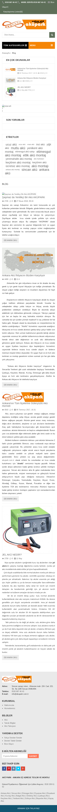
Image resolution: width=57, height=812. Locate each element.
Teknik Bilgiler (9, 723)
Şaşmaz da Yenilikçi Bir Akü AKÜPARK (23, 197)
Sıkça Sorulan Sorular (13, 738)
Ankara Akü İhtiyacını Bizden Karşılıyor (31, 78)
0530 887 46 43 (11, 2)
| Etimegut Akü (27, 793)
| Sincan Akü (16, 793)
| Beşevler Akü (41, 798)
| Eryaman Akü (39, 793)
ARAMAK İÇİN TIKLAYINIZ (28, 808)
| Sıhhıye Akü (29, 798)
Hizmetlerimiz (9, 708)
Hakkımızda (9, 705)
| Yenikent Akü (17, 798)
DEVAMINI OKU (10, 240)
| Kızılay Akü (9, 796)
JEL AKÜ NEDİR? (24, 87)
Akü (5, 720)
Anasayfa (6, 53)
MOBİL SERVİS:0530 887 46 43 (33, 2)
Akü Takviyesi (10, 726)
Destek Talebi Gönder (13, 741)
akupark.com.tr (8, 460)
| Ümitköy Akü (31, 796)
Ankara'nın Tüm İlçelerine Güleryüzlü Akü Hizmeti (32, 69)
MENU (33, 45)
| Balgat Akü (20, 796)
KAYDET (33, 756)
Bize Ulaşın (9, 744)
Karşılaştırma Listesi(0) (12, 12)
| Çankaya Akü (43, 796)
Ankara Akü (5, 793)
